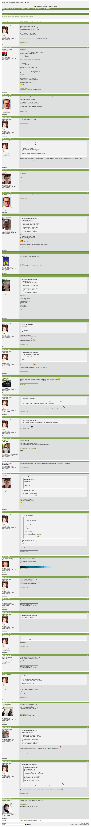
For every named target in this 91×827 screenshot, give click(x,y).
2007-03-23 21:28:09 (6, 727)
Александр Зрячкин (7, 558)
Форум (7, 8)
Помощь (48, 8)
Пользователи (21, 8)
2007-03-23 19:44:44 (6, 577)
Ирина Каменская (7, 729)
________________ (24, 756)
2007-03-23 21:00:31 (6, 655)
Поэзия (27, 16)
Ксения (4, 440)
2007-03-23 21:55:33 (6, 798)
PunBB (87, 823)
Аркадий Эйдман (6, 704)
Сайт (3, 8)
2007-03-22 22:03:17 (6, 438)
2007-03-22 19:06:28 (6, 349)
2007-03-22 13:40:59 (6, 252)
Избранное (4, 16)
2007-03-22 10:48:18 (6, 22)
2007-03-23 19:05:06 (6, 556)
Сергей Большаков (7, 463)
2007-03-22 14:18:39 (6, 275)
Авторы (31, 16)
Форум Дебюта (13, 8)
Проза (16, 16)
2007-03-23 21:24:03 (6, 672)
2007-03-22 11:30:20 (6, 138)
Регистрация (38, 8)
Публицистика (21, 16)
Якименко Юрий (6, 96)
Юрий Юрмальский (7, 217)
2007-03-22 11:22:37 (6, 47)
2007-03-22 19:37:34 (6, 395)
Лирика (26, 20)
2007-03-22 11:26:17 (6, 117)
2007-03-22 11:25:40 (6, 94)
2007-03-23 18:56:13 (6, 511)
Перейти (4, 823)
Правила (28, 8)
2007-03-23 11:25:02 (6, 473)
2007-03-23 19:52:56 (6, 598)
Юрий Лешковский (7, 600)
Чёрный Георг (6, 378)
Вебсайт (4, 270)
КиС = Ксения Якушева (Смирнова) (28, 448)
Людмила (22, 264)
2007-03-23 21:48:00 (6, 761)
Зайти (43, 8)
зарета (4, 278)
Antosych (4, 172)
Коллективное (11, 16)
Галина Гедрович (6, 800)
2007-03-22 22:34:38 (6, 461)
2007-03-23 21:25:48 (6, 702)
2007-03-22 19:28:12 (6, 376)
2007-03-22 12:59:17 (6, 215)
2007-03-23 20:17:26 (6, 612)
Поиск (32, 8)
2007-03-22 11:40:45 (6, 192)
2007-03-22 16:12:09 (6, 321)
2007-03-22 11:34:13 (6, 169)
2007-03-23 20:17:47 (6, 633)
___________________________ (27, 712)
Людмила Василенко (8, 255)
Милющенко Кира (7, 25)
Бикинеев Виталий (7, 49)
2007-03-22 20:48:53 (6, 416)
